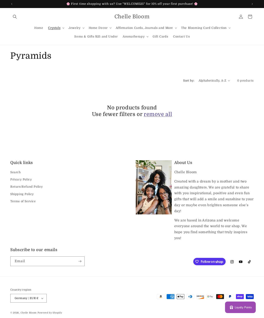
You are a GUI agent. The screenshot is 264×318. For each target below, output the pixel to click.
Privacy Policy (21, 179)
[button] (14, 16)
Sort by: (188, 80)
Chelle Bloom (29, 312)
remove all (158, 114)
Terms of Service (23, 201)
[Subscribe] (79, 261)
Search (15, 172)
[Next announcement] (252, 4)
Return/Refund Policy (26, 186)
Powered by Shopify (50, 312)
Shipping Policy (22, 194)
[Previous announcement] (11, 4)
